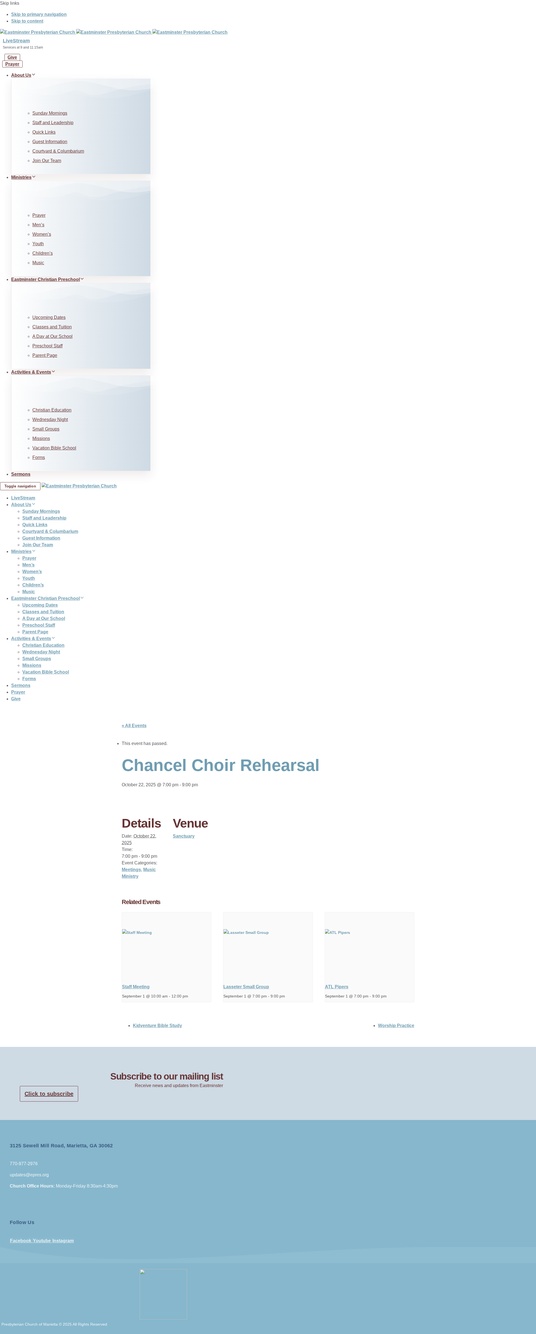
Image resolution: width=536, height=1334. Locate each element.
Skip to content (27, 21)
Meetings (131, 869)
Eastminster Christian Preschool (45, 279)
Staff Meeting (136, 986)
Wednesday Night (50, 419)
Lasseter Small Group (246, 986)
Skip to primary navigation (39, 14)
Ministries (21, 177)
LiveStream (16, 41)
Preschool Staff (47, 345)
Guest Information (49, 141)
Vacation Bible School (54, 448)
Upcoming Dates (49, 317)
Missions (41, 438)
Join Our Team (46, 160)
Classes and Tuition (52, 327)
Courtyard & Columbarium (58, 151)
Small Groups (45, 429)
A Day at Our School (52, 336)
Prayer (39, 215)
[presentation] (166, 945)
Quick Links (44, 132)
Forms (38, 457)
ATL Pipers (336, 986)
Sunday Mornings (49, 113)
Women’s (41, 234)
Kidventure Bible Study (157, 1025)
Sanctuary (184, 836)
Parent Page (44, 355)
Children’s (42, 253)
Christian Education (51, 410)
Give (16, 698)
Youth (38, 243)
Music (38, 262)
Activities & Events (31, 372)
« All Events (134, 725)
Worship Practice (396, 1025)
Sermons (20, 474)
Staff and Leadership (52, 122)
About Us (21, 75)
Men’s (38, 224)
